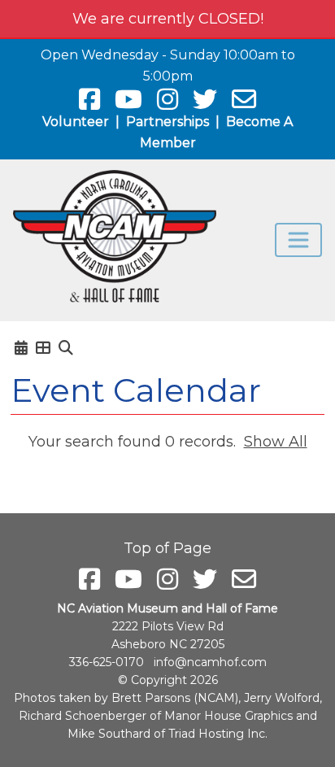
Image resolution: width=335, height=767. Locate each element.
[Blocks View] (43, 348)
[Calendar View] (21, 348)
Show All (275, 442)
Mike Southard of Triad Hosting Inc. (167, 733)
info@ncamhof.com (210, 662)
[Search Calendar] (66, 348)
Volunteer (75, 121)
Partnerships (167, 121)
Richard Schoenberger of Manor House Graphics (156, 715)
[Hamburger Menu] (298, 240)
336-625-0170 (106, 662)
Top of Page (167, 548)
